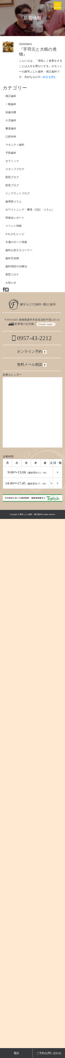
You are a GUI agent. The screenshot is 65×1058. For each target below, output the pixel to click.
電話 (16, 1053)
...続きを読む (48, 76)
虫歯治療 (10, 112)
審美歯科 (10, 128)
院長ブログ (12, 185)
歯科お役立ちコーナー (18, 250)
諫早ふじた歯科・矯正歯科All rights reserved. (37, 514)
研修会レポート (14, 217)
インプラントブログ (17, 193)
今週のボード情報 (16, 242)
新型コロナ (12, 274)
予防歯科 (10, 152)
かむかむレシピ (14, 233)
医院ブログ (12, 177)
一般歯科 (10, 104)
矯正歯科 (10, 96)
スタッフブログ (14, 169)
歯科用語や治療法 (16, 266)
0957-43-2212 (34, 338)
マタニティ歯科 (14, 144)
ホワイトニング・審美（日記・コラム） (29, 209)
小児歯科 (10, 120)
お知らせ (10, 282)
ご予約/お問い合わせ (48, 1053)
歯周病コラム (13, 201)
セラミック (12, 160)
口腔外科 (10, 136)
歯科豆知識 (12, 258)
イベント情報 (13, 225)
